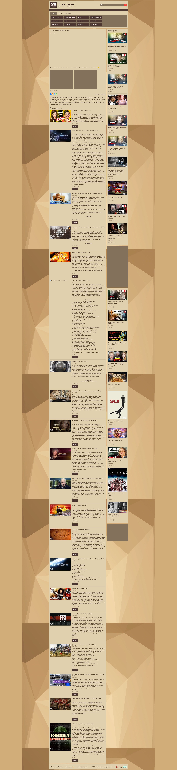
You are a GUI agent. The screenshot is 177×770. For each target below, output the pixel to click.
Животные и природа (96, 17)
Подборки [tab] (53, 13)
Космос (80, 24)
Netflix (67, 21)
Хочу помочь (69, 767)
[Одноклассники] (53, 94)
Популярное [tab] (68, 13)
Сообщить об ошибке (100, 94)
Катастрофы (55, 21)
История (93, 21)
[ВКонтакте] (51, 94)
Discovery (67, 24)
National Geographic (70, 17)
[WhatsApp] (56, 94)
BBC (79, 17)
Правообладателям (83, 767)
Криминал (55, 24)
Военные (80, 21)
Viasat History (94, 24)
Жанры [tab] (61, 13)
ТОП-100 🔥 (55, 17)
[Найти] (125, 5)
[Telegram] (54, 94)
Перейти (75, 126)
